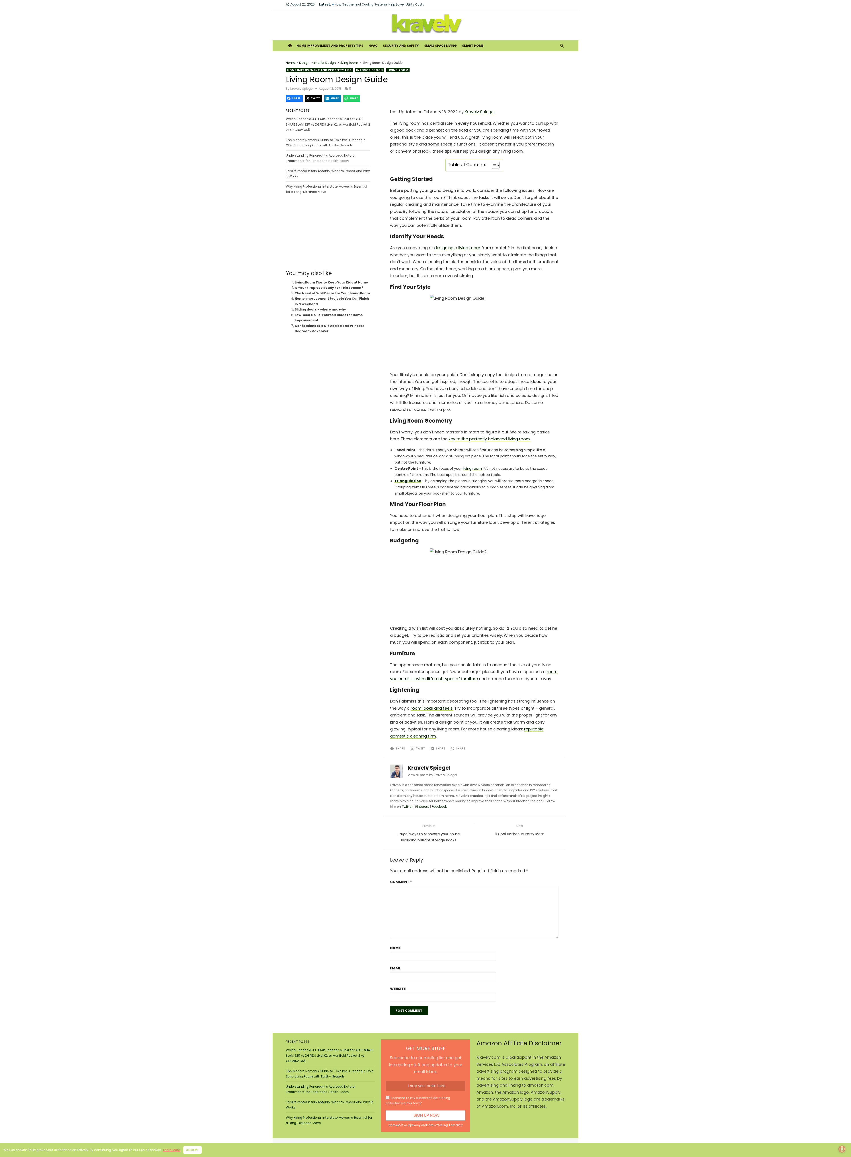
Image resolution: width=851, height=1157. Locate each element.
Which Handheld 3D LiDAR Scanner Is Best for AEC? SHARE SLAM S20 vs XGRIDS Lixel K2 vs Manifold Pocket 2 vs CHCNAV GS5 (328, 124)
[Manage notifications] (841, 1149)
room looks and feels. (432, 708)
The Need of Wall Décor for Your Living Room (332, 293)
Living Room (349, 62)
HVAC (373, 45)
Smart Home (473, 45)
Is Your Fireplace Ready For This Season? (329, 287)
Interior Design (325, 62)
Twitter (407, 806)
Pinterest (422, 806)
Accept (192, 1150)
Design (304, 62)
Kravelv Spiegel (301, 89)
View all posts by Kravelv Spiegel (432, 775)
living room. (472, 468)
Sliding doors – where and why (320, 309)
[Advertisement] (328, 232)
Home (290, 62)
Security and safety (401, 45)
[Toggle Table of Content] (493, 165)
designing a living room (457, 247)
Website (398, 988)
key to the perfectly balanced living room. (490, 439)
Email (395, 968)
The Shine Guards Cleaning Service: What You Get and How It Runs (386, 4)
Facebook (439, 806)
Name (395, 947)
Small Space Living (440, 45)
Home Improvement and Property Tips (330, 45)
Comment (401, 881)
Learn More (171, 1150)
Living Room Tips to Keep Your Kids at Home (331, 282)
